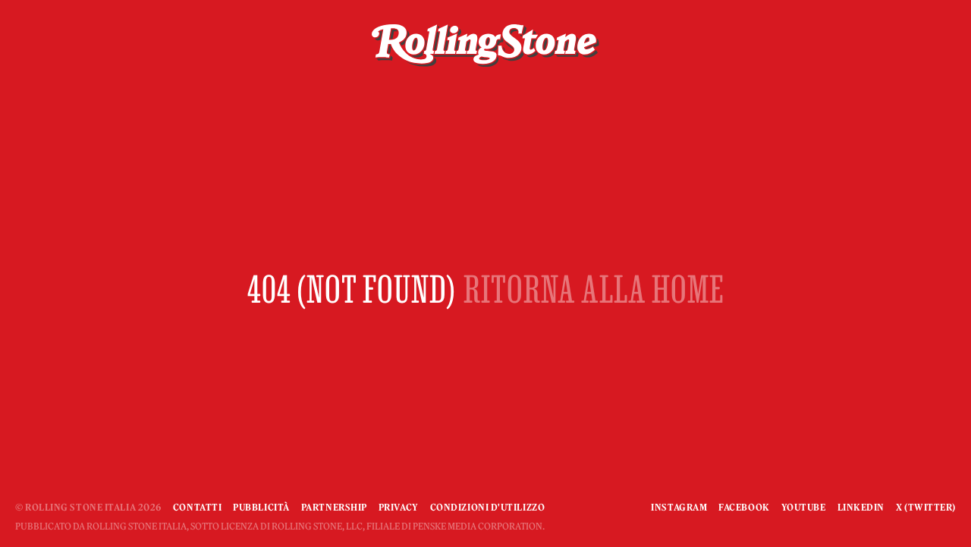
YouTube (803, 507)
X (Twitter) (926, 507)
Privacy (399, 507)
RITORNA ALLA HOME (594, 289)
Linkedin (861, 507)
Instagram (679, 507)
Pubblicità (261, 507)
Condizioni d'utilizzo (487, 507)
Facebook (743, 507)
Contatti (197, 507)
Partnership (334, 507)
